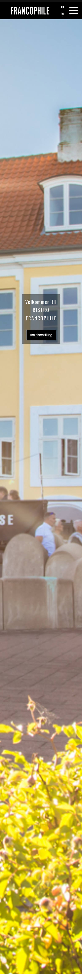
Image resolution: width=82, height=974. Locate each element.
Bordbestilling (41, 335)
